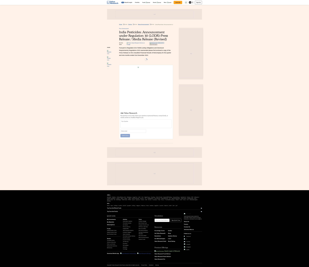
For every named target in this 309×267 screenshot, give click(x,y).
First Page (125, 249)
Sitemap (157, 265)
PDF (161, 42)
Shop (169, 233)
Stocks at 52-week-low (112, 245)
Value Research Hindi (160, 241)
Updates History (172, 236)
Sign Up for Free (176, 220)
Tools (140, 219)
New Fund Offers (142, 228)
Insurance (125, 243)
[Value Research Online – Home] (112, 2)
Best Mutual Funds (143, 223)
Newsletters (157, 236)
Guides (170, 230)
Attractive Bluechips (111, 242)
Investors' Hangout (127, 232)
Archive (125, 219)
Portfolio (137, 2)
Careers (186, 224)
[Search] (186, 2)
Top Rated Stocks (111, 240)
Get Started (125, 224)
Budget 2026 (126, 228)
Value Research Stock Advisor (162, 256)
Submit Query (125, 135)
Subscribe (177, 2)
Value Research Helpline (128, 230)
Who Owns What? (142, 235)
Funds (143, 2)
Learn (169, 238)
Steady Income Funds (112, 232)
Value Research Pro (159, 259)
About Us (186, 221)
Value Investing (126, 234)
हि (192, 2)
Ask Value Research (159, 233)
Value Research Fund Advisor (162, 253)
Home (120, 24)
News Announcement (143, 24)
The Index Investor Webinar (129, 236)
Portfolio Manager (142, 221)
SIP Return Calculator (143, 226)
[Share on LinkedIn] (109, 64)
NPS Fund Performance (144, 237)
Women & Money (126, 226)
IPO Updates (125, 245)
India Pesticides (153, 44)
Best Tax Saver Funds (111, 234)
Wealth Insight (128, 2)
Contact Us (187, 227)
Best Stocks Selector (143, 230)
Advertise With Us (189, 229)
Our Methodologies (159, 238)
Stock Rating (171, 241)
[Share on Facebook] (109, 51)
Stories (130, 24)
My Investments (111, 219)
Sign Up (198, 2)
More (165, 2)
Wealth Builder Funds (111, 230)
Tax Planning (125, 241)
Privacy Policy (144, 265)
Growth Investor (126, 237)
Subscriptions (111, 224)
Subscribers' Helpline (127, 221)
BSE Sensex (109, 247)
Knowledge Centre (159, 230)
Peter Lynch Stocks (111, 244)
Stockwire (125, 247)
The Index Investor (127, 223)
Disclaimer (151, 265)
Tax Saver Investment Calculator (143, 233)
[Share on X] (109, 58)
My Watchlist (110, 222)
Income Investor (126, 239)
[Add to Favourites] (108, 71)
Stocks (154, 2)
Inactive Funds (142, 239)
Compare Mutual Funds (144, 224)
